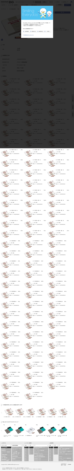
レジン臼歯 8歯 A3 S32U (61, 352)
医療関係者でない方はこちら (29, 35)
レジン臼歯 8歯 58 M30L (62, 200)
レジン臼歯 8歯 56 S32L (39, 190)
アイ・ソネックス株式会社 (39, 450)
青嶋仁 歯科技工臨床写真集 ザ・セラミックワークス (65, 449)
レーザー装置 (14, 451)
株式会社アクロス (37, 458)
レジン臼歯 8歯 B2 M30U (15, 372)
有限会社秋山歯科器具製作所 (39, 456)
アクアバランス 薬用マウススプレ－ (65, 455)
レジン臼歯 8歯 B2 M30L (61, 362)
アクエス (60, 456)
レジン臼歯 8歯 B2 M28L (15, 362)
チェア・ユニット (15, 447)
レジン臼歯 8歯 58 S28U (39, 220)
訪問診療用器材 (15, 456)
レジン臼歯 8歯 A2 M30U (15, 291)
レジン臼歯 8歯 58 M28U (39, 200)
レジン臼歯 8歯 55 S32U (62, 149)
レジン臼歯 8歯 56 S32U (62, 190)
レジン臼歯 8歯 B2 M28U (38, 362)
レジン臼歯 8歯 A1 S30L (61, 261)
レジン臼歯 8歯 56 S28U (39, 180)
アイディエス (36, 452)
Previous (1, 412)
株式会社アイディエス (38, 453)
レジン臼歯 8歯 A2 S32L (38, 311)
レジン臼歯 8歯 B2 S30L (38, 382)
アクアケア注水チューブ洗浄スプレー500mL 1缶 (65, 452)
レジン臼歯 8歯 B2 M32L (38, 372)
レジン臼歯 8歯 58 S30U (16, 230)
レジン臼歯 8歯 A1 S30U (15, 271)
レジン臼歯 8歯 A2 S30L (61, 301)
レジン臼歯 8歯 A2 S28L (15, 301)
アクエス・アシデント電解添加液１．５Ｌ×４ (65, 459)
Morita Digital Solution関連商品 (16, 458)
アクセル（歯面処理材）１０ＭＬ (65, 461)
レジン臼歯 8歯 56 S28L (16, 180)
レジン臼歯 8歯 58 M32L (39, 210)
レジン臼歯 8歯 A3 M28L (15, 321)
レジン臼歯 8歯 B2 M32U (61, 372)
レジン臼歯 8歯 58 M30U (16, 210)
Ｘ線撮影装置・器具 (16, 453)
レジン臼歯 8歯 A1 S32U (61, 271)
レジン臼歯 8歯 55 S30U (16, 149)
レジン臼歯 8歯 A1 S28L (15, 261)
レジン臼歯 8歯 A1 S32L (38, 271)
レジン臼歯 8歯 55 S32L (39, 149)
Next (70, 412)
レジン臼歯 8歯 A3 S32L (38, 352)
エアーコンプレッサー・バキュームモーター (16, 461)
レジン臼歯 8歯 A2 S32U (61, 311)
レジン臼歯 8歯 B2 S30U (61, 382)
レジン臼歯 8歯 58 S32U (62, 230)
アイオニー (61, 447)
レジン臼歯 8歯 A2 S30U (15, 311)
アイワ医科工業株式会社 (38, 455)
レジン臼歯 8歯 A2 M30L (61, 281)
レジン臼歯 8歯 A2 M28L (15, 281)
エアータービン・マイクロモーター (16, 449)
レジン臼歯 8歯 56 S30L (62, 180)
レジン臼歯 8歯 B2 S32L (15, 392)
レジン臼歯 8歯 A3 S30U (15, 352)
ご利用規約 (69, 464)
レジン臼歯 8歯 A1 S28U (38, 261)
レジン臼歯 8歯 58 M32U (62, 210)
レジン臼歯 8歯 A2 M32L (38, 291)
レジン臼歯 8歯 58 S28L (16, 220)
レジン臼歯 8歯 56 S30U (16, 190)
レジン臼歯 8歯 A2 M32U (61, 291)
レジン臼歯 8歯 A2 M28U (38, 281)
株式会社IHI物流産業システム (39, 447)
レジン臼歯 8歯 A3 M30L (61, 321)
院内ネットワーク (15, 454)
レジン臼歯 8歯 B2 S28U (15, 382)
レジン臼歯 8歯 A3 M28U (38, 321)
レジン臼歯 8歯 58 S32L (39, 230)
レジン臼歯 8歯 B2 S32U (38, 392)
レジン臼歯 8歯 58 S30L (62, 220)
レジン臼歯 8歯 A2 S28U (38, 301)
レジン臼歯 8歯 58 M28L (16, 200)
